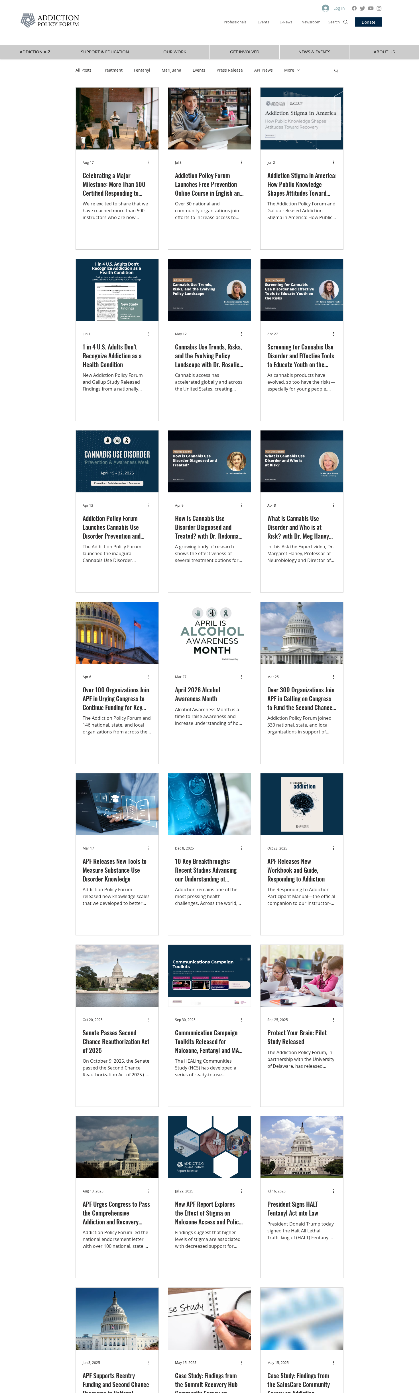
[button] (336, 71)
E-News (286, 22)
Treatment (113, 70)
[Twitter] (362, 8)
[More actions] (150, 162)
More (289, 70)
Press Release (230, 70)
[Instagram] (379, 8)
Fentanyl (142, 70)
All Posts (83, 70)
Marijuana (171, 70)
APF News (263, 70)
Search (334, 22)
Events (199, 70)
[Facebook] (354, 8)
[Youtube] (371, 8)
